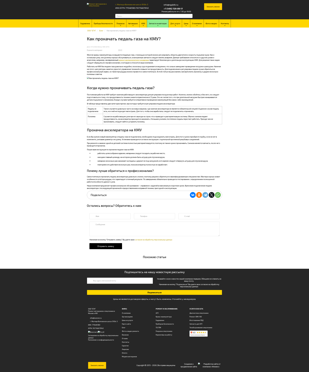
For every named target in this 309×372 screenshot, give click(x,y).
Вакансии (125, 335)
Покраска (120, 23)
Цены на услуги (127, 320)
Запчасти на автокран (158, 23)
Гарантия (125, 346)
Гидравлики (160, 320)
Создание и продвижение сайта (189, 365)
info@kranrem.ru (96, 318)
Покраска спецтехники (164, 331)
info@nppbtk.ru (171, 4)
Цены (186, 23)
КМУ (143, 23)
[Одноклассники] (199, 195)
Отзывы (125, 338)
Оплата (124, 353)
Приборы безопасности (103, 23)
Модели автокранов (129, 357)
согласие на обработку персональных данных (153, 240)
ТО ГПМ (158, 328)
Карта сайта (126, 324)
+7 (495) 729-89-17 (173, 8)
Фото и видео (211, 23)
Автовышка (133, 23)
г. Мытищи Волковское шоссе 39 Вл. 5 (131, 4)
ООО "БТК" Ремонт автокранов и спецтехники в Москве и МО (101, 311)
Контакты (225, 23)
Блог (123, 328)
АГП (157, 313)
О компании (197, 23)
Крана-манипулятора (164, 317)
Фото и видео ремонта (130, 331)
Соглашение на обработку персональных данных (103, 336)
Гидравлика (85, 23)
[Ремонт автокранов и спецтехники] (98, 4)
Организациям (127, 317)
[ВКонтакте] (193, 195)
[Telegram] (205, 195)
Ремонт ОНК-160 (196, 317)
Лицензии (125, 349)
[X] (211, 195)
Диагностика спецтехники (199, 313)
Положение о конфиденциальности (101, 340)
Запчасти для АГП (196, 324)
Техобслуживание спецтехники (201, 328)
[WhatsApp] (218, 195)
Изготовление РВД (196, 320)
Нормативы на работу (164, 335)
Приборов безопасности (165, 324)
